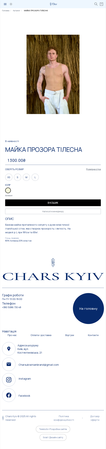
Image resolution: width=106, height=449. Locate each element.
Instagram (25, 378)
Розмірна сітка (93, 169)
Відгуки (69, 335)
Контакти (93, 335)
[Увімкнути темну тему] (11, 4)
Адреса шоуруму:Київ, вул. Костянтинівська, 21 (30, 346)
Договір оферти (95, 418)
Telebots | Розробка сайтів (53, 429)
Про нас (12, 335)
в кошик (53, 202)
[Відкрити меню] (5, 4)
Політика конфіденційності (64, 418)
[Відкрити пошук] (96, 4)
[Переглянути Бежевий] (8, 190)
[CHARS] (53, 262)
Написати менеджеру (53, 211)
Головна (5, 10)
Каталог (16, 10)
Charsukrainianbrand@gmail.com (33, 364)
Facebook (24, 395)
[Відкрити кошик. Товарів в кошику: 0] (101, 4)
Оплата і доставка (41, 335)
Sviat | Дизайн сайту (53, 437)
